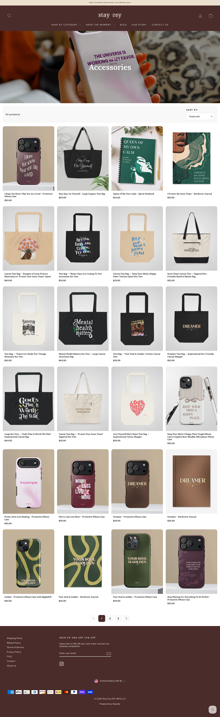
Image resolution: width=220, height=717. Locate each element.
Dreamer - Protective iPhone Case (129, 516)
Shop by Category (64, 24)
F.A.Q (9, 656)
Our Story (139, 24)
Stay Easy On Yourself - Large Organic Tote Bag (82, 193)
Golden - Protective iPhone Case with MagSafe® (28, 597)
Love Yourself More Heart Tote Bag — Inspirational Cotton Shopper (131, 435)
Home (102, 59)
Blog (123, 24)
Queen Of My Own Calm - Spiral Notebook (133, 193)
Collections (113, 59)
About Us (11, 665)
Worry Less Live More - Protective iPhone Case (82, 516)
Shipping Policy (15, 638)
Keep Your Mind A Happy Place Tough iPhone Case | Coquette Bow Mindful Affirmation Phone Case (190, 437)
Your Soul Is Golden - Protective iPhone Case (135, 597)
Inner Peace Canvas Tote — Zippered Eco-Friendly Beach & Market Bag (187, 275)
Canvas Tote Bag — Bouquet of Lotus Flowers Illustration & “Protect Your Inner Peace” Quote (27, 275)
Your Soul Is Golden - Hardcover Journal (78, 597)
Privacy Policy (14, 652)
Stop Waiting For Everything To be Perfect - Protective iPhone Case (188, 598)
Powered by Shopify (110, 704)
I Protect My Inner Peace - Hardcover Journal (189, 193)
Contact (11, 661)
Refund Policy (14, 642)
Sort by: (192, 110)
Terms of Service (15, 647)
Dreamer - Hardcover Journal (181, 516)
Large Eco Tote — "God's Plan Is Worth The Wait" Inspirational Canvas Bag (27, 435)
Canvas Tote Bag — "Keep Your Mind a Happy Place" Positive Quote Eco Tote (134, 275)
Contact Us (160, 24)
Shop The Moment (99, 24)
